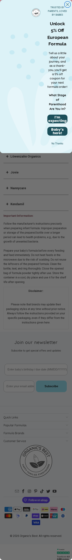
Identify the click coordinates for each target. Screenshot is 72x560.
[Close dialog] (67, 4)
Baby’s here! (57, 131)
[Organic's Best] (36, 12)
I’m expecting (57, 119)
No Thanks (57, 143)
